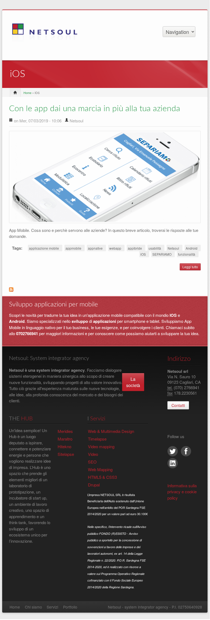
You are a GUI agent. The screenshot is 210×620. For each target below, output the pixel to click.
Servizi (52, 607)
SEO (92, 462)
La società (133, 382)
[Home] (48, 34)
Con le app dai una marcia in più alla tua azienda (94, 109)
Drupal (94, 485)
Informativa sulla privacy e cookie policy (182, 492)
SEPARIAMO (161, 254)
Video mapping (101, 446)
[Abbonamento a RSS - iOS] (105, 291)
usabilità (155, 248)
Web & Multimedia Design (111, 431)
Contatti (178, 405)
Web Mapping (100, 469)
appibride (135, 248)
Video (93, 454)
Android (191, 248)
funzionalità (186, 254)
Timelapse (97, 439)
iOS (143, 254)
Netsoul (173, 248)
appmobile (73, 248)
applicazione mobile (44, 248)
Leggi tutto (191, 267)
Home (27, 92)
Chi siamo (33, 607)
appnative (95, 248)
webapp (115, 248)
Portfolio (70, 607)
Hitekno (64, 446)
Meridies (65, 431)
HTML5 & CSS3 (102, 477)
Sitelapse (66, 454)
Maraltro (65, 439)
